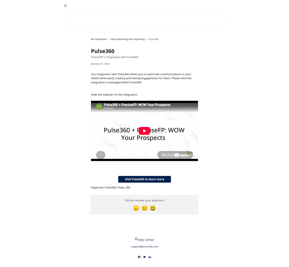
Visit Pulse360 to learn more (144, 179)
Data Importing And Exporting (128, 39)
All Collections (99, 39)
